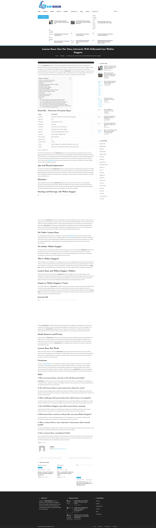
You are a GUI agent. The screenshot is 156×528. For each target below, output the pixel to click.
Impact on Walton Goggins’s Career (47, 91)
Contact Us (95, 11)
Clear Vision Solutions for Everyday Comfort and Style (61, 42)
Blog (100, 149)
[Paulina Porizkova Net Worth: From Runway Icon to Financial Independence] (70, 517)
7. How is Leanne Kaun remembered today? (50, 107)
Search (115, 11)
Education (41, 83)
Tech (101, 193)
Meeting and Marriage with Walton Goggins (48, 84)
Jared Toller (63, 477)
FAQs (41, 98)
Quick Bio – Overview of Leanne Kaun (47, 80)
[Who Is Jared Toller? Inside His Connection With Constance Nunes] (100, 131)
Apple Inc (102, 143)
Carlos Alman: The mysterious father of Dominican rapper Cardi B (81, 502)
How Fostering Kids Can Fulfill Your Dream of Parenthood (105, 34)
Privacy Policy (107, 526)
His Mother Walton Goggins (45, 87)
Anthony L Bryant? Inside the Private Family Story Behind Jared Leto (61, 22)
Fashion (52, 11)
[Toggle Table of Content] (69, 78)
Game (101, 172)
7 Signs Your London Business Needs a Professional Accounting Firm (81, 509)
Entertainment (103, 164)
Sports (101, 191)
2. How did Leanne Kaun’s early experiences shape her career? (53, 100)
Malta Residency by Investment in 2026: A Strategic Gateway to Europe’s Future (105, 42)
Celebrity (66, 11)
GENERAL (101, 175)
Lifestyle (59, 11)
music (101, 183)
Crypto (87, 11)
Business (45, 11)
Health (101, 177)
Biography (102, 146)
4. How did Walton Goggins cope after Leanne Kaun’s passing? (53, 103)
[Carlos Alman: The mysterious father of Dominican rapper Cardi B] (70, 502)
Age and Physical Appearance (45, 81)
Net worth (102, 185)
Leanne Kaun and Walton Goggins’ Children (48, 90)
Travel (81, 11)
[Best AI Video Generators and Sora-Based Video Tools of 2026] (100, 88)
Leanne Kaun (43, 442)
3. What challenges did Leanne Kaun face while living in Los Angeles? (54, 102)
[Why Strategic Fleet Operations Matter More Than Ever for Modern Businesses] (100, 75)
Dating (101, 159)
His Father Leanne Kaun (44, 85)
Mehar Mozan (89, 479)
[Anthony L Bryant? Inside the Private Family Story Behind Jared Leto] (100, 68)
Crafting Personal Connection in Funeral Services (61, 34)
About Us (100, 526)
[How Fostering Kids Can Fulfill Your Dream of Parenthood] (100, 118)
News (101, 188)
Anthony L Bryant (44, 477)
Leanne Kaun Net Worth (45, 95)
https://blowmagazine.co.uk (60, 448)
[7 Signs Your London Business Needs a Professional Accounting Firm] (70, 510)
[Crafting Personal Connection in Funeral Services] (100, 103)
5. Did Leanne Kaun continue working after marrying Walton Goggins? (55, 104)
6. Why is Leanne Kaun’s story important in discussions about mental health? (56, 105)
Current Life (42, 92)
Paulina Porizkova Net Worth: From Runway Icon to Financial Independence (81, 516)
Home (39, 11)
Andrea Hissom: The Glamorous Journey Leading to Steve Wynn (52, 458)
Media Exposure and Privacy (45, 94)
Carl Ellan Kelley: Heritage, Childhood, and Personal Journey (81, 458)
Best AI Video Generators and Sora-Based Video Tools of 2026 (105, 22)
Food (101, 170)
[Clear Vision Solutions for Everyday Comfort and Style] (100, 125)
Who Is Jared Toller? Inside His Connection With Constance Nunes (82, 42)
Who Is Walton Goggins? (44, 88)
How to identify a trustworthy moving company (82, 34)
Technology (74, 11)
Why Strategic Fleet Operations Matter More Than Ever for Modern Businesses (83, 22)
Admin (52, 447)
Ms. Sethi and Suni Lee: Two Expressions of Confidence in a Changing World (84, 484)
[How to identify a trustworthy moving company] (100, 111)
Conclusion (42, 96)
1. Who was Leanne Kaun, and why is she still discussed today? (53, 99)
